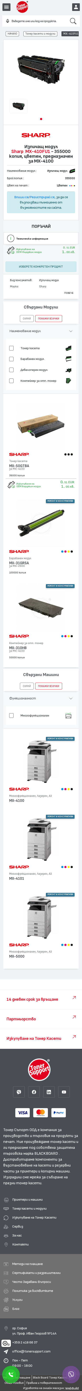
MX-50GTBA (19, 466)
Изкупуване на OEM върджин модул (28, 485)
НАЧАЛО (12, 33)
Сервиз (17, 1226)
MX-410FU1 (71, 33)
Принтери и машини (27, 1199)
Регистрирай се (42, 197)
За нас (17, 1235)
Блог (15, 1308)
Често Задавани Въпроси (31, 1282)
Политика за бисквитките (32, 1291)
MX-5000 (16, 956)
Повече (68, 293)
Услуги (17, 1300)
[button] (41, 119)
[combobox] (34, 21)
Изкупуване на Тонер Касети (34, 1217)
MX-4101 (16, 878)
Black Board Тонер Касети (50, 1377)
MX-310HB (18, 648)
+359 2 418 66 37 (24, 1342)
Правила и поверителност (44, 1382)
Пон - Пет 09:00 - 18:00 (22, 1363)
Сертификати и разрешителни (36, 1273)
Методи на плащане (27, 1264)
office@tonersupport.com (31, 1351)
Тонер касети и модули (40, 33)
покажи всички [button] (48, 318)
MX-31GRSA (19, 563)
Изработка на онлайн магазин (43, 1388)
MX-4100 (16, 800)
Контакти (20, 1244)
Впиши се (21, 197)
